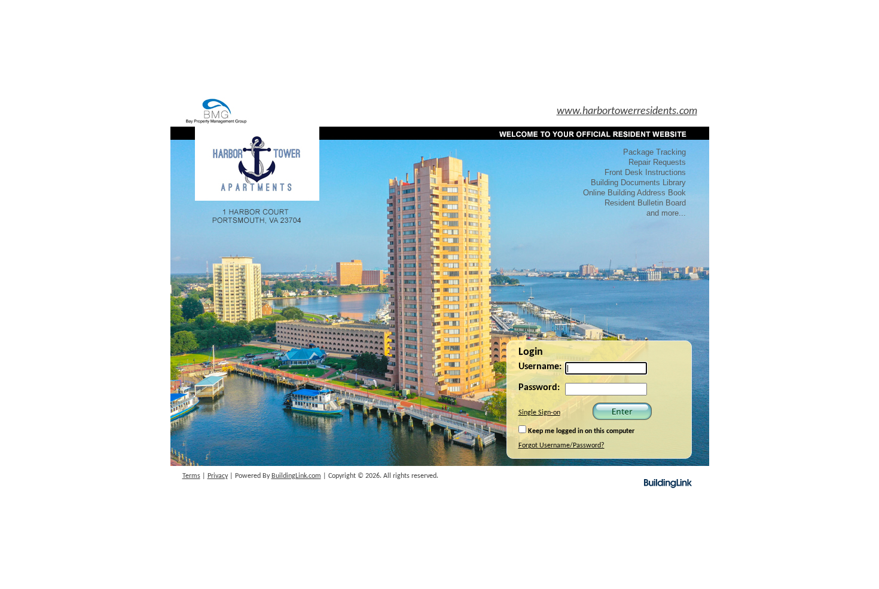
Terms (191, 476)
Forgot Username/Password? (561, 445)
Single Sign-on (539, 412)
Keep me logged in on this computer (580, 431)
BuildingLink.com (296, 476)
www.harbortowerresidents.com (627, 111)
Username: (539, 367)
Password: (539, 387)
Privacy (217, 476)
